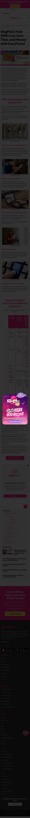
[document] (15, 409)
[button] (26, 396)
